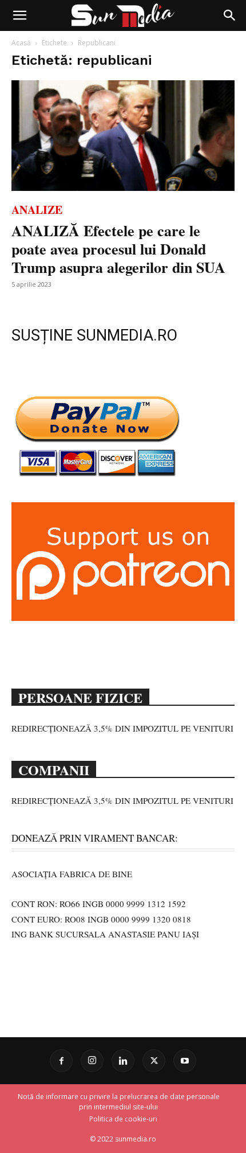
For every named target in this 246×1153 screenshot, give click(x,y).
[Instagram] (92, 1060)
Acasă (21, 43)
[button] (19, 15)
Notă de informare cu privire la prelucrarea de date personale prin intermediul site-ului (119, 1102)
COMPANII (53, 769)
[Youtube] (184, 1060)
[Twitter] (153, 1060)
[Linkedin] (123, 1060)
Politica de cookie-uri (123, 1119)
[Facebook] (61, 1060)
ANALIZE (36, 209)
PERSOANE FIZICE (80, 697)
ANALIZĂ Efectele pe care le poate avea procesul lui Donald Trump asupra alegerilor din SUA (118, 249)
